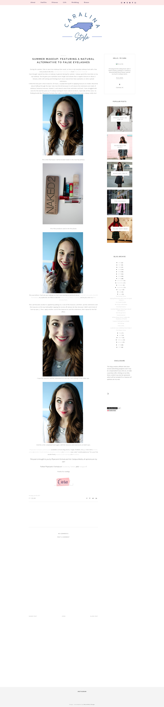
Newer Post (33, 616)
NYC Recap (121, 323)
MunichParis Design (89, 704)
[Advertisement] (63, 594)
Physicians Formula (81, 72)
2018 (119, 272)
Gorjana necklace (55, 452)
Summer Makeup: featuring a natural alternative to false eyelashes (63, 60)
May (120, 333)
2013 (119, 347)
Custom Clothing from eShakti (121, 321)
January (120, 342)
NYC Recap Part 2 (121, 313)
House (86, 3)
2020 (119, 267)
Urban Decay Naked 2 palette (70, 297)
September (120, 287)
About (32, 3)
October (120, 285)
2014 (119, 345)
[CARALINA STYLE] (82, 29)
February (120, 340)
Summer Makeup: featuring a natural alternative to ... (121, 309)
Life (64, 3)
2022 (119, 262)
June (120, 294)
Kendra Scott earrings (63, 454)
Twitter (72, 467)
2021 (119, 265)
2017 (119, 274)
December (120, 280)
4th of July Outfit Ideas (121, 304)
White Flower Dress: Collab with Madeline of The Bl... (121, 318)
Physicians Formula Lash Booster (40, 449)
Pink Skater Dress (121, 330)
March (120, 337)
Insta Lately (121, 325)
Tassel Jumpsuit (121, 315)
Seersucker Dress (121, 296)
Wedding (75, 3)
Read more (119, 77)
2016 (119, 276)
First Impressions (121, 307)
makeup (63, 55)
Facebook (65, 467)
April (120, 335)
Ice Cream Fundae (121, 302)
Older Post (94, 616)
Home (63, 616)
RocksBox (67, 452)
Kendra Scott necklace (42, 452)
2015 (119, 278)
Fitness (55, 3)
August (120, 289)
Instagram (82, 467)
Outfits (44, 3)
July (120, 292)
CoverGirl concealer (86, 295)
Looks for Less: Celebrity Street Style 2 (121, 328)
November (120, 283)
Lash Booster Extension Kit (62, 72)
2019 (119, 269)
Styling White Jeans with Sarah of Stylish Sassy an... (121, 299)
